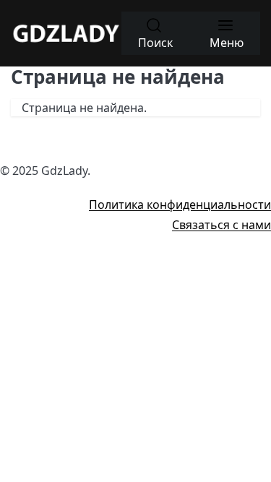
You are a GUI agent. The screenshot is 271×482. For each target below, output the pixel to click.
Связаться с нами (221, 225)
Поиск (155, 43)
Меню (227, 43)
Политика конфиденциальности (180, 204)
